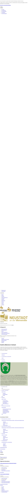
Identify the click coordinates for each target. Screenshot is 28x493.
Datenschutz (3, 489)
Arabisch (3, 295)
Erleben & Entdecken (4, 340)
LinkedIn (4, 457)
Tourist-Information (4, 474)
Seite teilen (2, 452)
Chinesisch (3, 296)
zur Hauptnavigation (4, 11)
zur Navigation (3, 12)
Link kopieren (2, 459)
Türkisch (3, 303)
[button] (5, 368)
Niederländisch (3, 300)
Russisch (3, 301)
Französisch (3, 298)
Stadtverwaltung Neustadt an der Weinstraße (8, 463)
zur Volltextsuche (4, 10)
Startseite (3, 338)
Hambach (3, 342)
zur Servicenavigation (4, 13)
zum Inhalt (3, 9)
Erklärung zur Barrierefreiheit (5, 490)
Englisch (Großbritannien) (5, 297)
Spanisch (3, 302)
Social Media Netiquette (4, 491)
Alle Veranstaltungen (2, 449)
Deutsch (3, 294)
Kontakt (2, 487)
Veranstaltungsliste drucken (3, 447)
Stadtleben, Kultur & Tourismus (5, 339)
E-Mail (6, 457)
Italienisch (3, 299)
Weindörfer (3, 341)
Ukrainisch (3, 304)
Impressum (3, 488)
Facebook (1, 457)
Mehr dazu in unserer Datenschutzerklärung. (5, 5)
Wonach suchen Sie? (2, 325)
